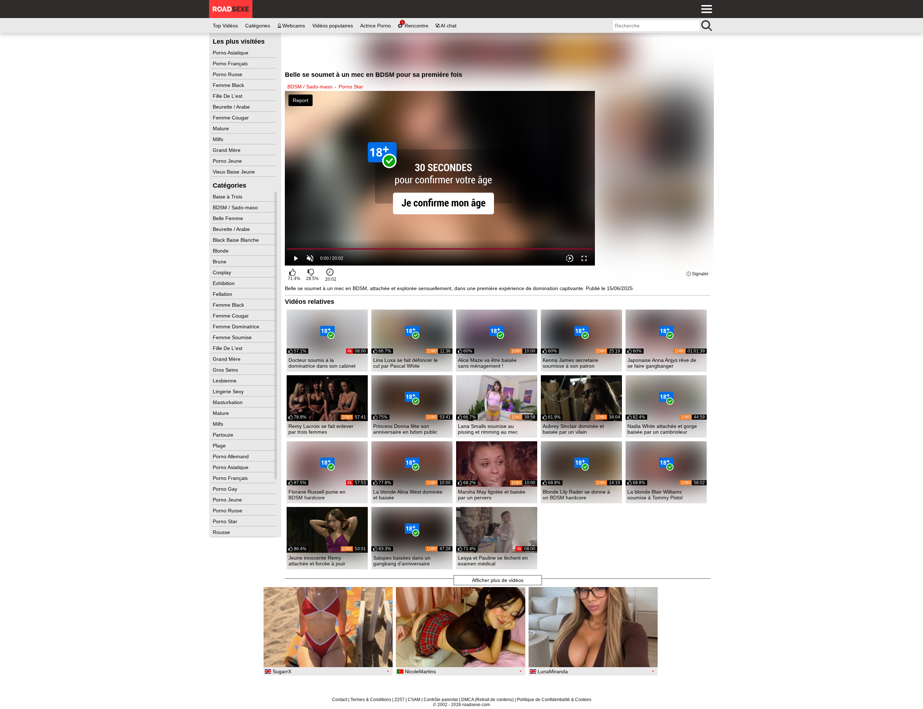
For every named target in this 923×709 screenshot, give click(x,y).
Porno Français (231, 63)
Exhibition (224, 283)
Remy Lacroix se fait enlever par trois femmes (320, 429)
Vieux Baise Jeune (234, 172)
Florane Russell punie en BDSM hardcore (316, 494)
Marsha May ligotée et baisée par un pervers (491, 494)
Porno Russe (228, 74)
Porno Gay (226, 489)
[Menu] (704, 9)
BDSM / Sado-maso (236, 207)
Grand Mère (227, 150)
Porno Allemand (231, 456)
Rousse (222, 532)
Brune (220, 261)
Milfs (219, 139)
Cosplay (223, 272)
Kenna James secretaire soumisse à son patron (570, 363)
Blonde (221, 251)
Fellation (223, 294)
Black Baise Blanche (236, 240)
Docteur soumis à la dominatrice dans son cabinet (321, 363)
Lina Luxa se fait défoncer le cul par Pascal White (405, 363)
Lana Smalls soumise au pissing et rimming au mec (488, 429)
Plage (220, 445)
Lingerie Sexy (229, 391)
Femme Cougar (231, 118)
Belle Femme (228, 218)
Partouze (224, 435)
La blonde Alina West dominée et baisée (407, 494)
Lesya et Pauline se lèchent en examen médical (493, 560)
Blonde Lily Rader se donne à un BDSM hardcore (576, 494)
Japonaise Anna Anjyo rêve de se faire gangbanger (661, 363)
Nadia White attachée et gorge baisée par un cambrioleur (662, 429)
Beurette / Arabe (232, 107)
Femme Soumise (233, 337)
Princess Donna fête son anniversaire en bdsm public (405, 429)
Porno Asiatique (231, 53)
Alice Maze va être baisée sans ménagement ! (487, 363)
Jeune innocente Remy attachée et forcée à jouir (316, 560)
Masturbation (228, 402)
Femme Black (229, 85)
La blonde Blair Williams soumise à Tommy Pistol (655, 494)
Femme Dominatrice (237, 326)
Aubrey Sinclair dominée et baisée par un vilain (573, 429)
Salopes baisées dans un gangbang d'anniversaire (401, 560)
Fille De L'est (228, 96)
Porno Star (226, 521)
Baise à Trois (228, 197)
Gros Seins (226, 370)
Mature (221, 128)
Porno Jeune (228, 161)
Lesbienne (225, 381)
